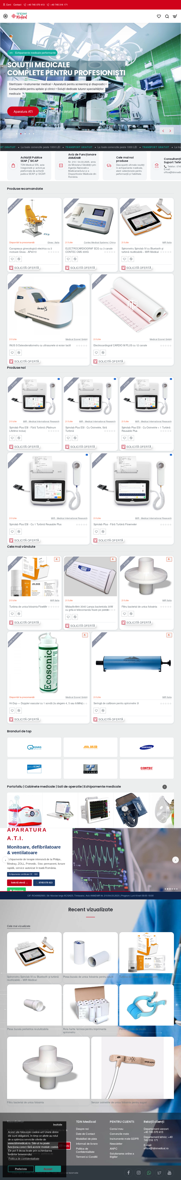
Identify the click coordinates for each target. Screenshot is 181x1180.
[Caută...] (167, 16)
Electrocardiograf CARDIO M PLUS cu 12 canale (120, 345)
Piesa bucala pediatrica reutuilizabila (27, 1029)
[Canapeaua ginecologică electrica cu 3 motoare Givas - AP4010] (34, 218)
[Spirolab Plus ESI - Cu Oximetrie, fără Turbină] (90, 397)
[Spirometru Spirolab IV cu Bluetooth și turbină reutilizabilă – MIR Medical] (146, 218)
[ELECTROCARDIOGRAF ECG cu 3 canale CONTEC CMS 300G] (90, 218)
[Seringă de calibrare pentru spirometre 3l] (132, 662)
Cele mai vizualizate (18, 926)
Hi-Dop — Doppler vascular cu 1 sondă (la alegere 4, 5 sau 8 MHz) (46, 703)
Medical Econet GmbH (76, 339)
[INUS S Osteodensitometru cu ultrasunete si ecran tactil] (48, 304)
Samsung (146, 754)
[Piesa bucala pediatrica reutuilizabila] (34, 1005)
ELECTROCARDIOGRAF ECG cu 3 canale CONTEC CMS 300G (89, 250)
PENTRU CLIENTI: (122, 1121)
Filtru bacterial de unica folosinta (139, 606)
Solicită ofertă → (19, 885)
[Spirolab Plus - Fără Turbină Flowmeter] (132, 483)
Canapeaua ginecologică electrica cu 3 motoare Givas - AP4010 (30, 250)
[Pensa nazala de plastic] (146, 1005)
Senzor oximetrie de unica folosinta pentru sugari (119, 1102)
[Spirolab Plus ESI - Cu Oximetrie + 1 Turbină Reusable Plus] (146, 397)
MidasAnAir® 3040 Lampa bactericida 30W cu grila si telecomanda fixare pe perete (89, 608)
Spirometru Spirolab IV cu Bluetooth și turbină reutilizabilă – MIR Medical (142, 250)
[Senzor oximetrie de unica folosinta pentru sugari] (132, 1068)
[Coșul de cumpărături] (175, 16)
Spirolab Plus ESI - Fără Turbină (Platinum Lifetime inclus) (32, 429)
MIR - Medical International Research (41, 421)
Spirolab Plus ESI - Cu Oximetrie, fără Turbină (86, 429)
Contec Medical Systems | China (100, 242)
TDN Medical (86, 1121)
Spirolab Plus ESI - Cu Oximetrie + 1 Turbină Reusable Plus (146, 429)
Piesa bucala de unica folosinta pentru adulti (88, 976)
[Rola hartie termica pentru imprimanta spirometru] (90, 1005)
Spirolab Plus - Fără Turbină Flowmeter (115, 524)
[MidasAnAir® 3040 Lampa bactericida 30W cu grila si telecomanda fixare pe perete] (90, 576)
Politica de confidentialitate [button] (23, 1158)
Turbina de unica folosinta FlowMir (28, 606)
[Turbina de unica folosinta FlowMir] (34, 576)
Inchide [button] (57, 1124)
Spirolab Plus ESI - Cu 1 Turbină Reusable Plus (35, 524)
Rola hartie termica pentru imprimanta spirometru (84, 1030)
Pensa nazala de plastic (132, 1029)
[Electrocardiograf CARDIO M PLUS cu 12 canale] (132, 304)
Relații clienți (154, 1121)
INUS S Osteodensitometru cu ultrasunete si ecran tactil (40, 345)
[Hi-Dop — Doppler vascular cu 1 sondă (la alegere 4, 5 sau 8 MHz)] (48, 662)
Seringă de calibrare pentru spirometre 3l (116, 703)
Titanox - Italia (90, 775)
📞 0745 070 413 (44, 885)
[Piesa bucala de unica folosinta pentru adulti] (90, 952)
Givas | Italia (53, 242)
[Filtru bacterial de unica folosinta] (146, 576)
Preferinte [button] (21, 1169)
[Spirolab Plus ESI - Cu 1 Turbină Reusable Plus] (48, 483)
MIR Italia (167, 242)
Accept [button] (48, 1169)
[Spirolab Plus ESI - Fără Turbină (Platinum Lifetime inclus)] (34, 397)
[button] (163, 130)
